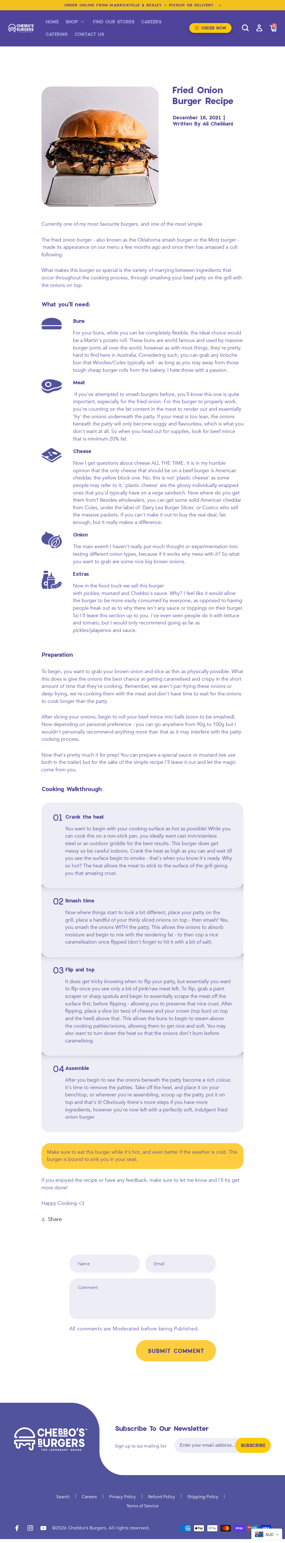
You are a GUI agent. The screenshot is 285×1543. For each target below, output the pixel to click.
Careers (89, 1497)
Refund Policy (161, 1497)
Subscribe (253, 1445)
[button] (76, 22)
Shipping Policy (202, 1497)
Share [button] (55, 1219)
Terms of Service (142, 1506)
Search (63, 1497)
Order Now (210, 27)
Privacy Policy (122, 1497)
